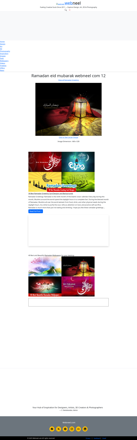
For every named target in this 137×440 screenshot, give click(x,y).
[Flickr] (78, 428)
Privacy (88, 438)
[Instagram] (71, 428)
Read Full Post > (36, 211)
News (2, 70)
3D (1, 49)
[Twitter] (58, 428)
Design (2, 44)
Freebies (3, 66)
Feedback (97, 438)
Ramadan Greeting (68, 80)
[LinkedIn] (85, 428)
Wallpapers (4, 61)
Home (2, 41)
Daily (2, 58)
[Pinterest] (65, 428)
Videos (2, 63)
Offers (2, 68)
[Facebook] (51, 428)
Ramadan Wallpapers (53, 255)
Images (3, 56)
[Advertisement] (68, 26)
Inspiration (4, 54)
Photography (5, 51)
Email (104, 438)
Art (1, 46)
